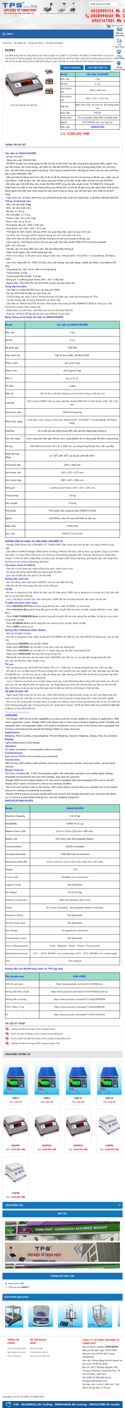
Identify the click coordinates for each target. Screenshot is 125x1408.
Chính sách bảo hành (16, 1348)
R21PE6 (16, 1145)
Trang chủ (6, 43)
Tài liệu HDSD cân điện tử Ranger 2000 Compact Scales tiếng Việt (40, 1038)
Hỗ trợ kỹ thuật (36, 1348)
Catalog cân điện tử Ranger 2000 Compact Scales (33, 1029)
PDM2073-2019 (88, 510)
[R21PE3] (49, 71)
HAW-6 (47, 1098)
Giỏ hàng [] (117, 26)
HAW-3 (15, 1098)
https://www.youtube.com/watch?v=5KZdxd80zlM (79, 1007)
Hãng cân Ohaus (35, 43)
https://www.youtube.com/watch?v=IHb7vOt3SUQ (79, 1014)
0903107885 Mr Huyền (104, 1404)
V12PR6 (16, 1193)
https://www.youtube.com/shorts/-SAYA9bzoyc (79, 984)
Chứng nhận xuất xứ (39, 1352)
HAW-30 (109, 1098)
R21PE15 (46, 1145)
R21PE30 (78, 1145)
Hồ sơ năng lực (14, 1356)
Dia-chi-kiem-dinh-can (40, 1356)
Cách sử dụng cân (71, 67)
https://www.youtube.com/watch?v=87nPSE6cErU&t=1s (79, 991)
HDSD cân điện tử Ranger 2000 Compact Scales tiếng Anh (37, 1034)
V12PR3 (109, 1145)
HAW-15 (78, 1098)
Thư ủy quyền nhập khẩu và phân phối (98, 117)
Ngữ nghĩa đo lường (16, 1352)
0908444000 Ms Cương (71, 1404)
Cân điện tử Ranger (54, 43)
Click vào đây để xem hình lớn (24, 105)
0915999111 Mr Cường (36, 1404)
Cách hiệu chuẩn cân (97, 67)
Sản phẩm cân (20, 43)
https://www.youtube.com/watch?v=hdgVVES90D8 (79, 999)
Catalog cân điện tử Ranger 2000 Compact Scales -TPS (35, 1043)
